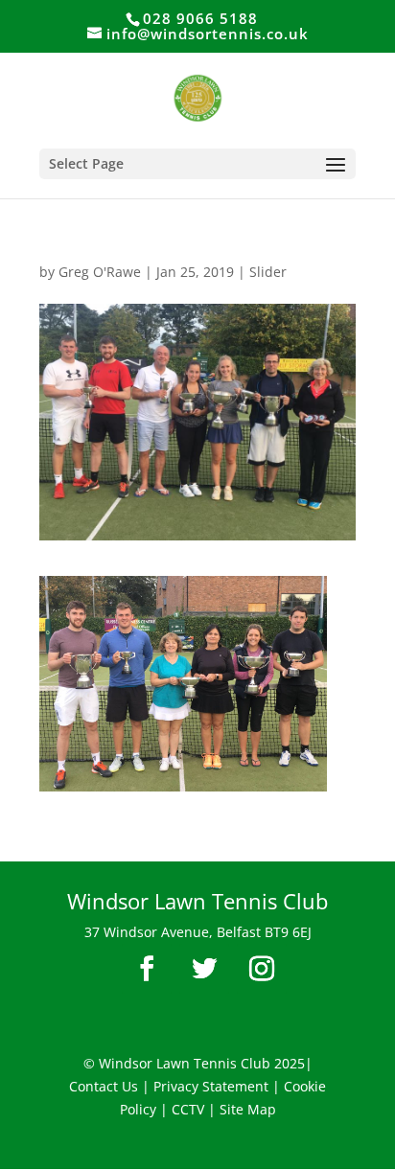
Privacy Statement (210, 1086)
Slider (268, 272)
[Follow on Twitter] (204, 969)
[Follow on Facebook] (147, 969)
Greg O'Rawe (99, 272)
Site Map (248, 1109)
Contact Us (103, 1086)
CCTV (188, 1109)
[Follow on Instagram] (262, 969)
